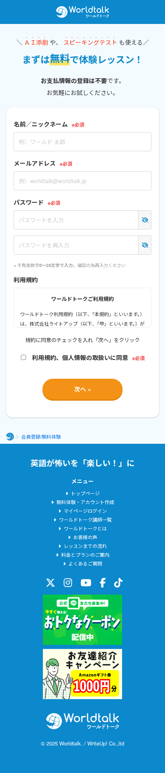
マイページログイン (85, 510)
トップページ (85, 493)
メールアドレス (35, 163)
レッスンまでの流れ (85, 545)
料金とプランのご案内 (85, 554)
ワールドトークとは (85, 528)
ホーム (10, 436)
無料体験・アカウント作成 (85, 501)
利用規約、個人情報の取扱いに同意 (77, 357)
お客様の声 (85, 537)
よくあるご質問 (85, 563)
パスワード (29, 202)
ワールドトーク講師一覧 (85, 519)
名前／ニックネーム (41, 124)
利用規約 (26, 279)
